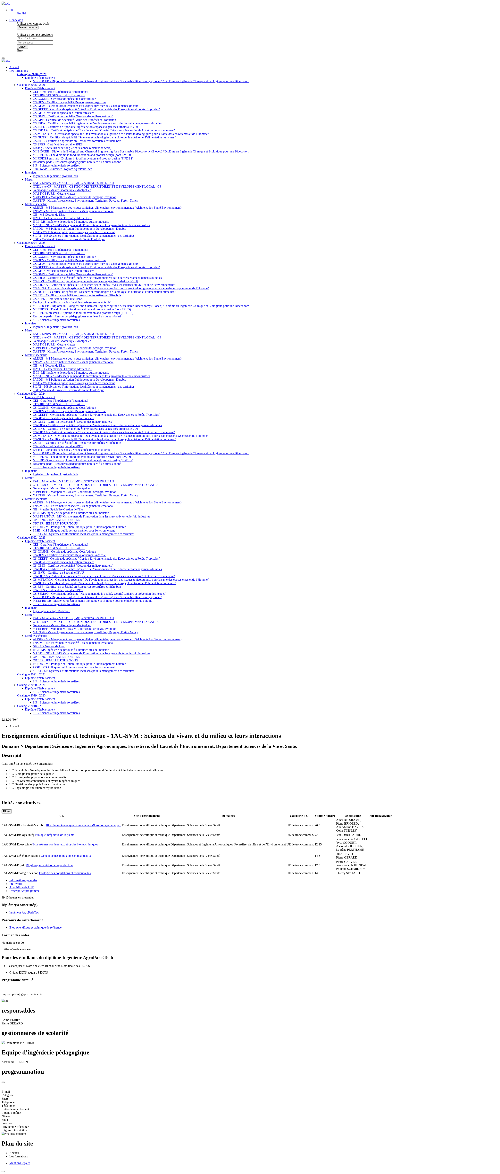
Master (29, 179)
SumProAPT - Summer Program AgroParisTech (62, 169)
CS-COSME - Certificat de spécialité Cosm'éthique (64, 98)
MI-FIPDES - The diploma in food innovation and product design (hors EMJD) (82, 155)
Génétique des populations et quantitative (66, 855)
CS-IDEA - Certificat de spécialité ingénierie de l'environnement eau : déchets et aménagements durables (97, 123)
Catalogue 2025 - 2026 (31, 84)
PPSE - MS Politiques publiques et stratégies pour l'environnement (74, 232)
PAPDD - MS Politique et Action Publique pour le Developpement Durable (79, 228)
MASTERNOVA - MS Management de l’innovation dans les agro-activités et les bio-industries (91, 225)
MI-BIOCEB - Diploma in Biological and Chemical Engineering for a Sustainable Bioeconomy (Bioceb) (97, 597)
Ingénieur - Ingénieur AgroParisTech (55, 474)
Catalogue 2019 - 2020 (31, 695)
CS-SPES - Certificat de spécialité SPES (58, 144)
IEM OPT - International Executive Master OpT (62, 218)
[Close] (3, 1082)
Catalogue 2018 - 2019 (31, 706)
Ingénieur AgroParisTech (24, 912)
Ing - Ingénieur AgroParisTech (51, 611)
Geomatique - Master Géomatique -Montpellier (62, 190)
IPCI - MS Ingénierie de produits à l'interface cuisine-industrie (71, 221)
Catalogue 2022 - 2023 (31, 537)
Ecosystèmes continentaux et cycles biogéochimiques (65, 844)
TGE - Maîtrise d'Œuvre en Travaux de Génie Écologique (68, 390)
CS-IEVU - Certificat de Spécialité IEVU (58, 572)
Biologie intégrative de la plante (54, 834)
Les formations (18, 70)
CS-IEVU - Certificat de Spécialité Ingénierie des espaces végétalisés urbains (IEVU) (85, 126)
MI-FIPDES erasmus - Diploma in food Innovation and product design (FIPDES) (83, 158)
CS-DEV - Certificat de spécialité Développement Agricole (69, 102)
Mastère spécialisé (36, 204)
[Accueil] (6, 3)
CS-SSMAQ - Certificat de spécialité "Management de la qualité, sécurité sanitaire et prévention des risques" (99, 593)
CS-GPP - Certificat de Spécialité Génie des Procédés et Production (74, 119)
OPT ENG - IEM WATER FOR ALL (56, 520)
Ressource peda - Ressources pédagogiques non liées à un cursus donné (77, 162)
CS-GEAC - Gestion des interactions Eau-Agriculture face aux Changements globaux (85, 105)
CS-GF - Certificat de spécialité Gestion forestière (63, 112)
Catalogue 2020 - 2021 (31, 685)
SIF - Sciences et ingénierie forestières (56, 165)
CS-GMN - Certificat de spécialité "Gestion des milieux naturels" (73, 116)
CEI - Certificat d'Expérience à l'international (60, 91)
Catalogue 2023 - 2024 (31, 393)
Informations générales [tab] (23, 880)
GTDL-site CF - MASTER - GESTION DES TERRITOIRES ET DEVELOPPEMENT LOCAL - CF (97, 186)
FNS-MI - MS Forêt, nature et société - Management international (73, 211)
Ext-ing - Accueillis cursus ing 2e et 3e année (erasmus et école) (72, 148)
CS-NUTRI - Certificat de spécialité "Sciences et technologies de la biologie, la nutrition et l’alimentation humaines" (104, 137)
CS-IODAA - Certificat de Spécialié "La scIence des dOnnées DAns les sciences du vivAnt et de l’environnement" (104, 130)
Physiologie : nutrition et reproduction (49, 865)
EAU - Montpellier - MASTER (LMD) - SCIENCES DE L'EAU (73, 183)
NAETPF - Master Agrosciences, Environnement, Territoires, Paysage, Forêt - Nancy (85, 200)
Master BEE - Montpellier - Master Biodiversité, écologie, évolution (74, 197)
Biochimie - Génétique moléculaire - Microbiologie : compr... (83, 825)
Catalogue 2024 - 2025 (31, 242)
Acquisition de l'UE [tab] (21, 887)
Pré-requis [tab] (15, 883)
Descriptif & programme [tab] (24, 890)
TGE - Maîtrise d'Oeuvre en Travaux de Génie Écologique (69, 239)
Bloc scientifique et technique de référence (35, 927)
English (22, 13)
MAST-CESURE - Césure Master (54, 193)
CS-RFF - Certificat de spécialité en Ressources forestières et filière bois (77, 141)
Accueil (14, 67)
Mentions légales (19, 1163)
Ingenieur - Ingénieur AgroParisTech (55, 176)
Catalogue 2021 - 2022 (31, 674)
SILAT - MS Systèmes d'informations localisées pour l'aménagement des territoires (83, 235)
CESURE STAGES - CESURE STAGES (59, 95)
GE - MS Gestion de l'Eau (49, 214)
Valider (22, 46)
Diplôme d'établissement (40, 77)
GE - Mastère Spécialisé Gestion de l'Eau (58, 509)
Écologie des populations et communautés (65, 873)
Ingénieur (31, 172)
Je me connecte (28, 27)
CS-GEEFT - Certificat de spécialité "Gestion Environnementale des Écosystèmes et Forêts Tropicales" (96, 109)
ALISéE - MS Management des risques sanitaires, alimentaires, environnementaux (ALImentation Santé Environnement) (107, 207)
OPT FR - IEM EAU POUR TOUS (55, 523)
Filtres (6, 811)
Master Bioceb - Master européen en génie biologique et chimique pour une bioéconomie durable (92, 600)
